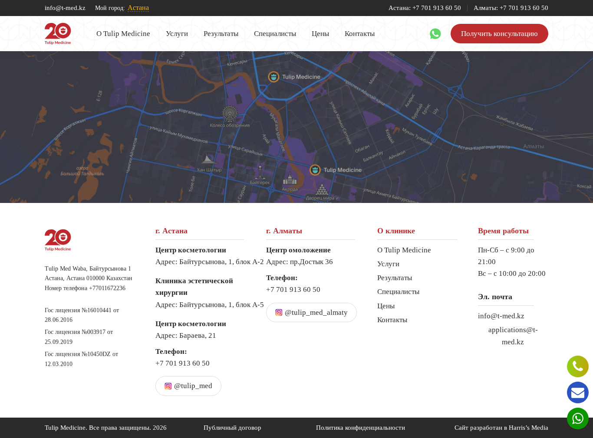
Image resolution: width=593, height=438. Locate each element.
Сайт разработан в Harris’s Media (501, 428)
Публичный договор (232, 428)
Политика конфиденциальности (360, 428)
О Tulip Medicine (123, 33)
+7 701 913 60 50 (182, 357)
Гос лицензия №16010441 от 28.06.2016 (82, 315)
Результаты (221, 33)
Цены (320, 33)
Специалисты (275, 33)
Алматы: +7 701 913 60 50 (511, 8)
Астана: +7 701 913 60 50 (425, 8)
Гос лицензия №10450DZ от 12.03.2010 (81, 359)
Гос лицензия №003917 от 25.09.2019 (79, 337)
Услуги (177, 33)
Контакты (360, 33)
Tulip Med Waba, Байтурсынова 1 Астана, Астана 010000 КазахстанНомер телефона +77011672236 (88, 278)
